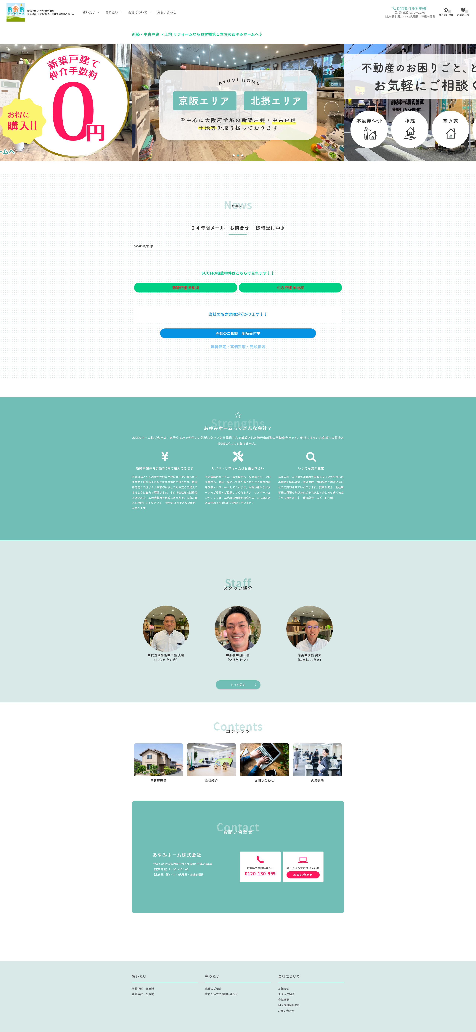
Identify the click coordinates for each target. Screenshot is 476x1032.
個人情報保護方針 (289, 1005)
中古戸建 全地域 (143, 994)
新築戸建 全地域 (143, 988)
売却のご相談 (213, 988)
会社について (137, 12)
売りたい (111, 12)
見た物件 (446, 13)
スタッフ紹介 (286, 994)
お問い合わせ (166, 12)
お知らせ (283, 988)
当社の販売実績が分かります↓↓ (238, 314)
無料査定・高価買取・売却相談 (238, 346)
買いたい (89, 12)
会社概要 (283, 999)
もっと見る (238, 684)
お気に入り (463, 13)
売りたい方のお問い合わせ (221, 994)
